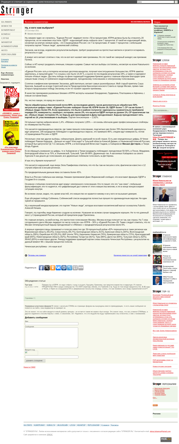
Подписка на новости (9, 65)
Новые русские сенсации (162, 366)
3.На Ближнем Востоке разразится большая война (166, 48)
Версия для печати (35, 34)
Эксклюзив (62, 425)
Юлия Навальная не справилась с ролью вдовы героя (162, 182)
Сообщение (29, 327)
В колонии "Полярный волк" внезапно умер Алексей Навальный (163, 297)
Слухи (72, 425)
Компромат (39, 425)
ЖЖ (154, 139)
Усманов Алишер (160, 394)
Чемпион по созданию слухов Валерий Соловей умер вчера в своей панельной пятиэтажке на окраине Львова (165, 87)
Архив (3, 67)
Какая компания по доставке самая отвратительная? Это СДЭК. (163, 347)
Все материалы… (161, 110)
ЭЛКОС (50, 435)
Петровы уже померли (37, 255)
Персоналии (93, 425)
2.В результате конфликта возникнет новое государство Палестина (166, 43)
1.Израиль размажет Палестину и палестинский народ (166, 37)
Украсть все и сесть (160, 101)
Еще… (155, 397)
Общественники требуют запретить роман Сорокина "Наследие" (163, 373)
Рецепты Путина (159, 106)
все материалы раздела (140, 22)
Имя (26, 321)
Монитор (81, 425)
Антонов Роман (159, 393)
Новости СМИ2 (29, 367)
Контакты (4, 61)
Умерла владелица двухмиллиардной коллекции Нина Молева (163, 339)
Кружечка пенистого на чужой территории (130, 255)
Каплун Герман (159, 390)
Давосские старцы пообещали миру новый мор (164, 354)
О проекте (5, 59)
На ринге (28, 425)
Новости (51, 425)
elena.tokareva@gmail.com (160, 431)
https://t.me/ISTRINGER (163, 137)
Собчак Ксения (159, 391)
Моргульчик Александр (162, 388)
